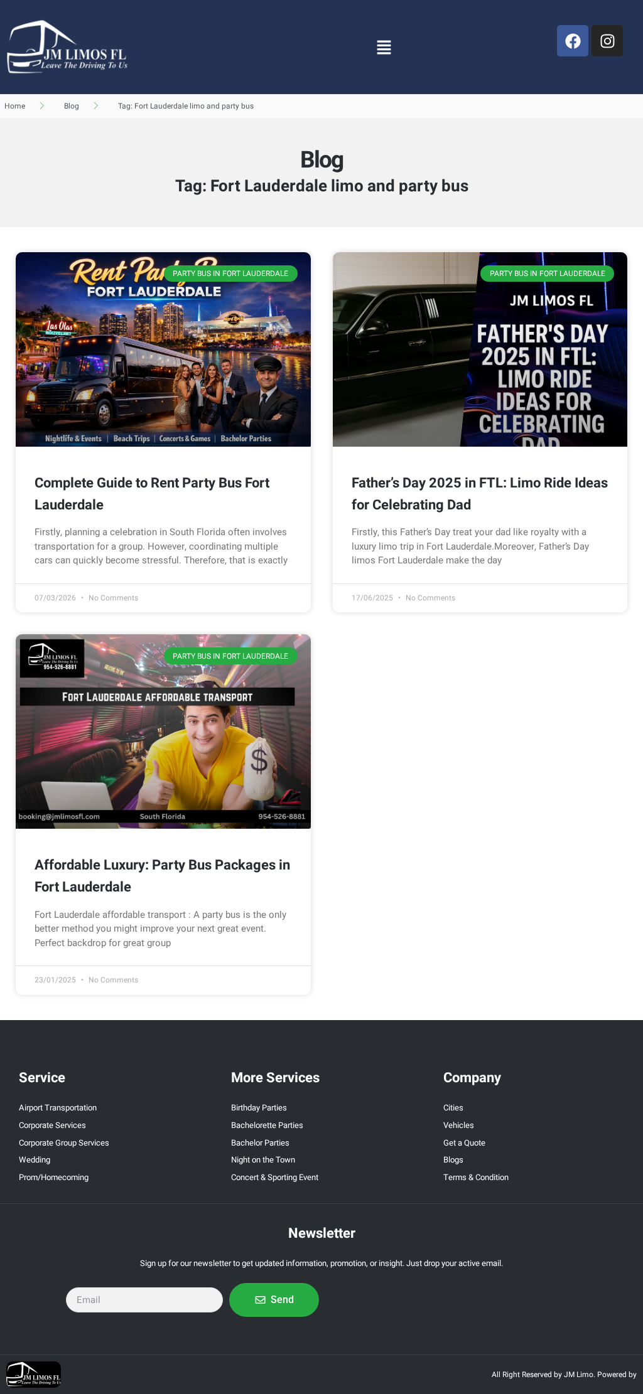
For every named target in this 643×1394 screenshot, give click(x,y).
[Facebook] (572, 40)
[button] (383, 47)
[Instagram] (607, 40)
